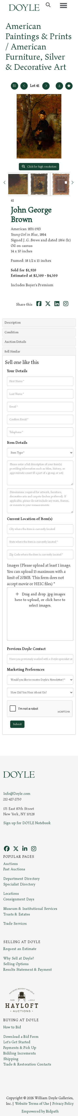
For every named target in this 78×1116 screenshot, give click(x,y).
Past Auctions (14, 869)
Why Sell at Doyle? (18, 958)
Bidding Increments (19, 1053)
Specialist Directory (19, 884)
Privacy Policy (63, 1104)
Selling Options (16, 964)
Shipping (10, 1059)
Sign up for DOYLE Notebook (27, 823)
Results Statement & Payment (27, 969)
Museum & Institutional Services (30, 909)
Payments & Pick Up (19, 1048)
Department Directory (21, 879)
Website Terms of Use (32, 1104)
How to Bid (12, 1027)
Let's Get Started (16, 1042)
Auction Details (15, 342)
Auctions (10, 864)
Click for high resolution (41, 166)
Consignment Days (18, 899)
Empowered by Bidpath (40, 1111)
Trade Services (15, 924)
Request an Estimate (20, 949)
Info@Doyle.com (16, 794)
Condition (11, 332)
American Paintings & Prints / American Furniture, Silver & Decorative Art (38, 46)
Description (13, 322)
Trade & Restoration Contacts (27, 1064)
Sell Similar (12, 351)
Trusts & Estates (16, 914)
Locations (11, 894)
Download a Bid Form (21, 1037)
